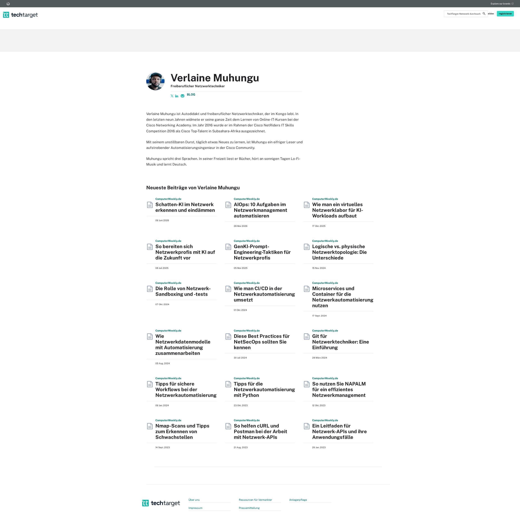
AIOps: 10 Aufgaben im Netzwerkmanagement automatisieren (260, 210)
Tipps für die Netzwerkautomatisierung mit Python (264, 389)
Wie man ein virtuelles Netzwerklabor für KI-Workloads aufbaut (337, 210)
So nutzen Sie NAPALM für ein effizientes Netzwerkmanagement (339, 389)
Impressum (195, 507)
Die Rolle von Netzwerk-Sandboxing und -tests (183, 291)
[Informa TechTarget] (8, 3)
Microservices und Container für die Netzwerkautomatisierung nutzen (342, 296)
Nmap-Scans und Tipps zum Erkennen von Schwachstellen (182, 431)
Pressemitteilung (249, 507)
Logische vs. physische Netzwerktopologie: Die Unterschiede (339, 252)
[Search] (484, 14)
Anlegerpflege (298, 499)
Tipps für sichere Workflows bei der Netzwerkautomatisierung (186, 389)
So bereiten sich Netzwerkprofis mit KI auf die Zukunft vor (185, 252)
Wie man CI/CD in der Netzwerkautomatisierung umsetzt (264, 294)
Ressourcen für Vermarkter (255, 499)
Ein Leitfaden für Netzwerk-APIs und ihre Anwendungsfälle (339, 431)
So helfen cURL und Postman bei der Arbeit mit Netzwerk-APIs (260, 431)
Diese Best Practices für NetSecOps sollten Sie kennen (262, 341)
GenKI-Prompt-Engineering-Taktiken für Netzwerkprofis (262, 252)
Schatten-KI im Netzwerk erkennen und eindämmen (185, 207)
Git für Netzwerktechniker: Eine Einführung (340, 341)
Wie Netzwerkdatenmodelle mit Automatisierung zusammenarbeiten (182, 344)
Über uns (194, 499)
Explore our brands (500, 3)
